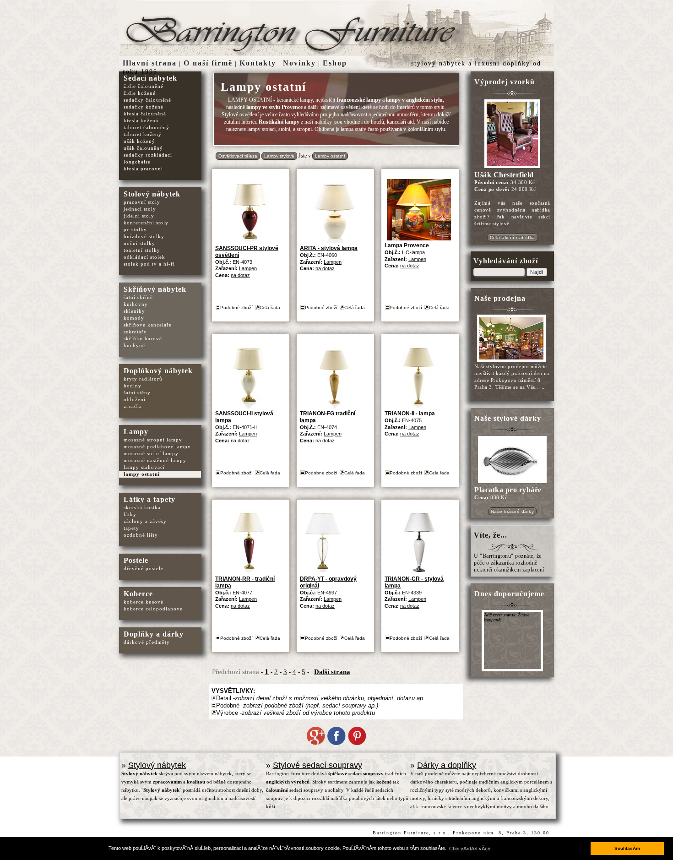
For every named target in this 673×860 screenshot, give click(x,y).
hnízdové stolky (144, 236)
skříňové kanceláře (148, 324)
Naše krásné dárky (512, 511)
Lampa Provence (407, 245)
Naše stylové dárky (507, 418)
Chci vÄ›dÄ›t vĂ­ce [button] (469, 848)
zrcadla (133, 406)
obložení (135, 399)
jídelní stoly (139, 215)
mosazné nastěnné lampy (155, 460)
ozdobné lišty (141, 535)
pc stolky (135, 229)
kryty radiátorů (143, 378)
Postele (136, 560)
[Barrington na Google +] (316, 743)
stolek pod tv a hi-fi (149, 264)
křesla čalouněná (145, 113)
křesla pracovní (143, 168)
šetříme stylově (492, 223)
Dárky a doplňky (446, 765)
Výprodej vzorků (504, 82)
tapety (131, 528)
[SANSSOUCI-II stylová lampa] (249, 406)
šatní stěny (137, 392)
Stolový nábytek (152, 194)
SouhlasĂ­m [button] (627, 848)
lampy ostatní (142, 474)
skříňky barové (143, 338)
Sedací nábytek (150, 78)
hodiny (132, 385)
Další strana (332, 671)
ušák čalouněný (143, 148)
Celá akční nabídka (512, 237)
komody (134, 318)
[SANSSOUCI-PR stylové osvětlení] (249, 241)
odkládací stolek (144, 257)
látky (130, 514)
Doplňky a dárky (154, 634)
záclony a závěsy (145, 521)
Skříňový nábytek (155, 289)
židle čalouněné (143, 86)
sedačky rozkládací (148, 155)
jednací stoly (140, 209)
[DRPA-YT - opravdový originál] (322, 571)
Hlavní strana (150, 63)
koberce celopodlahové (153, 608)
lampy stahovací (144, 467)
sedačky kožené (143, 106)
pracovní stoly (142, 202)
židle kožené (140, 93)
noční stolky (139, 243)
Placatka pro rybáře (508, 490)
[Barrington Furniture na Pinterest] (357, 743)
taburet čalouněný (146, 127)
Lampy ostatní (330, 155)
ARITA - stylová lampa (329, 248)
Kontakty (257, 63)
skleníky (134, 311)
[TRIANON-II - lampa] (419, 406)
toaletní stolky (142, 250)
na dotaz (240, 275)
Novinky (299, 63)
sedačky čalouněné (147, 100)
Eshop (335, 63)
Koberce (138, 593)
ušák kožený (139, 141)
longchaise (137, 161)
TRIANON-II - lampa (410, 413)
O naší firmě (208, 63)
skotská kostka (142, 507)
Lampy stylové (279, 155)
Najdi (536, 272)
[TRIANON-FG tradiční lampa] (334, 406)
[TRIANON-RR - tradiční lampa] (249, 571)
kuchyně (134, 345)
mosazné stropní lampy (153, 439)
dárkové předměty (147, 642)
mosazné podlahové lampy (157, 446)
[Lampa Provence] (419, 238)
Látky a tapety (149, 499)
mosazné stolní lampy (151, 453)
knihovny (136, 304)
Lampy (136, 431)
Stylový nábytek (157, 765)
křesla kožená (141, 120)
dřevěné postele (143, 568)
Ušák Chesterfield (504, 175)
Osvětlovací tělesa (237, 155)
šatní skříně (138, 297)
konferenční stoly (146, 222)
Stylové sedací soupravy (317, 765)
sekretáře (135, 331)
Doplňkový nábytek (158, 370)
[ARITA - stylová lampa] (334, 241)
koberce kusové (143, 601)
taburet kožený (143, 134)
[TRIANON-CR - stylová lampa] (419, 571)
